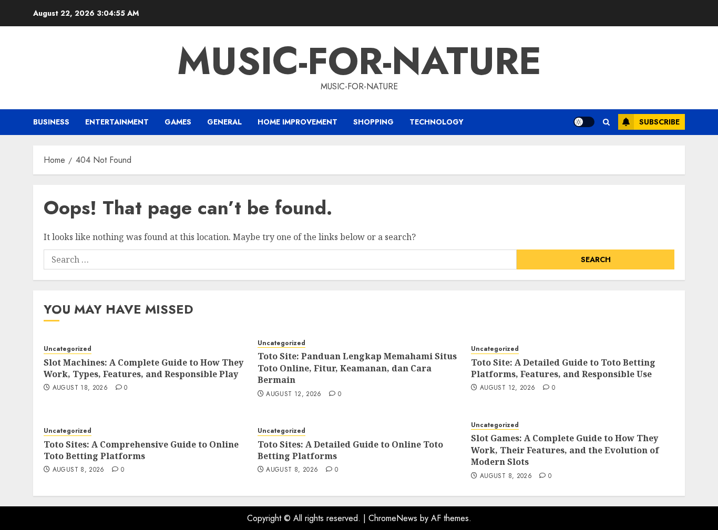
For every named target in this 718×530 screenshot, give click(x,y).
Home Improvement (297, 122)
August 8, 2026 (79, 470)
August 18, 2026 (80, 388)
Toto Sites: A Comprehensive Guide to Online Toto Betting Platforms (141, 450)
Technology (436, 122)
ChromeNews (392, 518)
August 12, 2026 (293, 394)
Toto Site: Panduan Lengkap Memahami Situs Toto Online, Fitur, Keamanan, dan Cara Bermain (357, 368)
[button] (606, 122)
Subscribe (659, 122)
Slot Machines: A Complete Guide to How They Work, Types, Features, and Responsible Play (143, 368)
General (224, 122)
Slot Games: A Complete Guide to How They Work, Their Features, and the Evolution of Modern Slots (565, 449)
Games (178, 122)
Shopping (373, 122)
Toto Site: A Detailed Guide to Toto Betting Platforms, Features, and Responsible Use (563, 368)
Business (51, 122)
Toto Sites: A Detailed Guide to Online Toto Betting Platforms (350, 450)
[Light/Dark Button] (583, 122)
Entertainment (117, 122)
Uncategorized (67, 349)
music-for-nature (359, 61)
